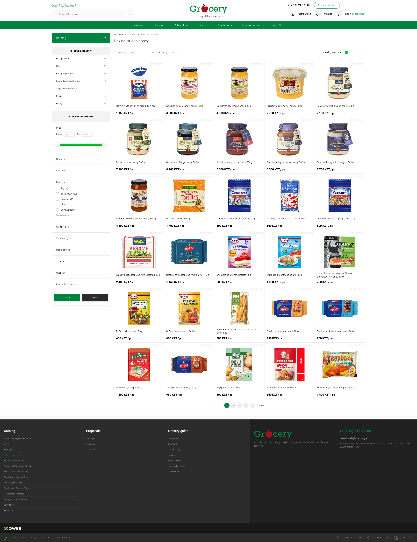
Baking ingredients (64, 73)
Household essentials (14, 494)
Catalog (61, 38)
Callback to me (17, 537)
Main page (139, 25)
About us (202, 25)
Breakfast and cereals (14, 460)
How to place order (251, 25)
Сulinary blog (181, 25)
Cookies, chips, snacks (14, 482)
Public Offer (278, 25)
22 (105, 66)
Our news (159, 25)
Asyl (64, 188)
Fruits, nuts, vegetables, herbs (17, 438)
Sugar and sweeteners (66, 88)
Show (67, 297)
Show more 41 (63, 215)
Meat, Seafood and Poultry (16, 471)
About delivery (225, 25)
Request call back (327, 5)
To (78, 134)
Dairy (6, 444)
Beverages (9, 449)
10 (105, 88)
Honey (59, 103)
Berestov (67, 199)
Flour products (62, 58)
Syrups (59, 96)
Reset (95, 297)
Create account (68, 5)
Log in (55, 5)
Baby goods (9, 505)
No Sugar (90, 438)
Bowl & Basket (70, 209)
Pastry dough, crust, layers (68, 81)
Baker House (69, 193)
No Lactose (91, 444)
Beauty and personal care (15, 499)
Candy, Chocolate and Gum (16, 477)
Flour (58, 66)
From (59, 134)
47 (105, 58)
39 (105, 103)
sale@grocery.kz (358, 438)
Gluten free (91, 449)
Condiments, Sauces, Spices (17, 488)
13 (105, 81)
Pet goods (8, 510)
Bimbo (66, 204)
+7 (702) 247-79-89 (40, 537)
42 (105, 73)
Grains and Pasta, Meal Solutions (19, 466)
